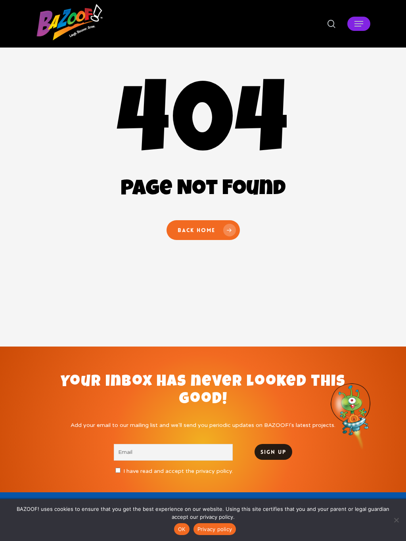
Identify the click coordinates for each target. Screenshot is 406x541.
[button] (358, 24)
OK (182, 529)
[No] (396, 520)
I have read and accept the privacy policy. (178, 471)
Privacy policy (214, 529)
